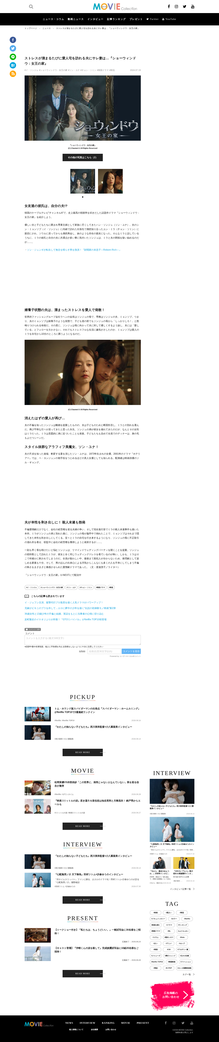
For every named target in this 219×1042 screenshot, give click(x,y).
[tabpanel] (83, 181)
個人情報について (76, 1029)
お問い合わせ (110, 1029)
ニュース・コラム (53, 19)
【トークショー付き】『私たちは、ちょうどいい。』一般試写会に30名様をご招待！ (98, 932)
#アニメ (169, 943)
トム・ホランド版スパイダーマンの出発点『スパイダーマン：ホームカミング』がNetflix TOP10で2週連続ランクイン (97, 710)
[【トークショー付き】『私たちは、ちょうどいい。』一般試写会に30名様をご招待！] (38, 935)
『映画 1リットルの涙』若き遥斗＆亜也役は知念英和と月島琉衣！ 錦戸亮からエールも (97, 802)
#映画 (155, 912)
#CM (168, 949)
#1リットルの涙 (61, 813)
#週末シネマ (168, 937)
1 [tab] (82, 197)
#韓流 (112, 70)
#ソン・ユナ (74, 70)
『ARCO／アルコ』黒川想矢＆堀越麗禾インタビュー (183, 872)
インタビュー (95, 19)
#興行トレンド (170, 956)
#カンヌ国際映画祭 (184, 968)
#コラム (156, 937)
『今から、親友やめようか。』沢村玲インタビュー (159, 872)
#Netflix (58, 720)
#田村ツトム (60, 886)
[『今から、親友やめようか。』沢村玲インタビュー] (160, 863)
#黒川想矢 (176, 881)
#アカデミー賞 (182, 949)
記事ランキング (116, 19)
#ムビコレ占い (183, 931)
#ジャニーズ (155, 956)
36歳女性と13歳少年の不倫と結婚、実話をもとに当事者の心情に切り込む (64, 614)
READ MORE (82, 752)
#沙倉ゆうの (70, 886)
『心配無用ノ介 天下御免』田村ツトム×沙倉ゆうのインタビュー (89, 874)
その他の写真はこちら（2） (83, 157)
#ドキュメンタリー (158, 919)
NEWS (69, 1023)
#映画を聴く (155, 925)
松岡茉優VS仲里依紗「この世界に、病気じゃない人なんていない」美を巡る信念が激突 (97, 784)
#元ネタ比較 (184, 956)
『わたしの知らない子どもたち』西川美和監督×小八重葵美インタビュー (93, 727)
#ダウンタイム (68, 794)
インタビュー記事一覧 (180, 889)
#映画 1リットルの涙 (76, 813)
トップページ (31, 28)
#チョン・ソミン (88, 70)
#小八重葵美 (68, 739)
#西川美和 (59, 739)
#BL (169, 931)
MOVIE (125, 1023)
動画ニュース (76, 19)
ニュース (46, 28)
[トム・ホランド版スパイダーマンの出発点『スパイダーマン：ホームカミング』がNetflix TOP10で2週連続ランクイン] (38, 714)
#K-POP (169, 968)
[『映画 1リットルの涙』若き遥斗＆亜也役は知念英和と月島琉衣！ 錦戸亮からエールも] (38, 806)
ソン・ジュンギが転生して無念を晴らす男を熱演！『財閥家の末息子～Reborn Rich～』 (74, 250)
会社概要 (94, 1029)
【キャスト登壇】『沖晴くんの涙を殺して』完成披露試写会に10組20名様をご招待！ (97, 950)
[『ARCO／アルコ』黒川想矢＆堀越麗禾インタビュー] (183, 863)
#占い (155, 943)
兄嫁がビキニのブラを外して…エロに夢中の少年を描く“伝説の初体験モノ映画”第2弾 (70, 608)
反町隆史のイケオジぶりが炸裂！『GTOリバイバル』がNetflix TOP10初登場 (66, 619)
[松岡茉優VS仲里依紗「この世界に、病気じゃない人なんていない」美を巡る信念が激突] (38, 788)
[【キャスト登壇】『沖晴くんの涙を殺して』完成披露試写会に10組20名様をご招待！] (38, 953)
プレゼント (136, 19)
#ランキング (182, 925)
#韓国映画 (171, 962)
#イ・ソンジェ (31, 70)
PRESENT (143, 1023)
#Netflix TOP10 (68, 720)
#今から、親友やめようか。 (159, 883)
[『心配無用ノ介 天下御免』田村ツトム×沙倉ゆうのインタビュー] (38, 880)
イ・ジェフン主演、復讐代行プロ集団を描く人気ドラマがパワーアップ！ (64, 602)
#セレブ (182, 943)
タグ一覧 (186, 974)
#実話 (155, 968)
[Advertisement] (82, 42)
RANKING (108, 1023)
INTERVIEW (87, 1023)
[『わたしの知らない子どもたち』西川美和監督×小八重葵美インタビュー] (38, 732)
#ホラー (174, 919)
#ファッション (185, 962)
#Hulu (182, 937)
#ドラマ (169, 925)
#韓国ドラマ (103, 70)
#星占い (169, 912)
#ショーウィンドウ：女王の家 (53, 70)
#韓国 (155, 949)
